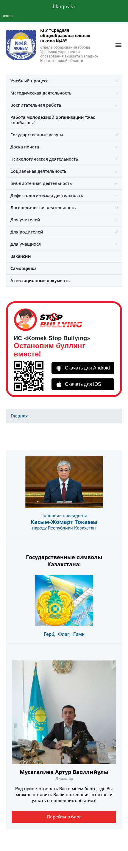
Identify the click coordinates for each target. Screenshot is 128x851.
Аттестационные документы (40, 280)
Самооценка (23, 268)
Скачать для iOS (83, 384)
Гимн (79, 634)
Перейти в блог (64, 817)
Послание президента (64, 515)
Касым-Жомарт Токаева (64, 521)
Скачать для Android (87, 367)
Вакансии (20, 256)
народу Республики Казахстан (64, 528)
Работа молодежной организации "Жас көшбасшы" (52, 119)
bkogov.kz (64, 6)
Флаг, (64, 634)
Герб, (49, 634)
